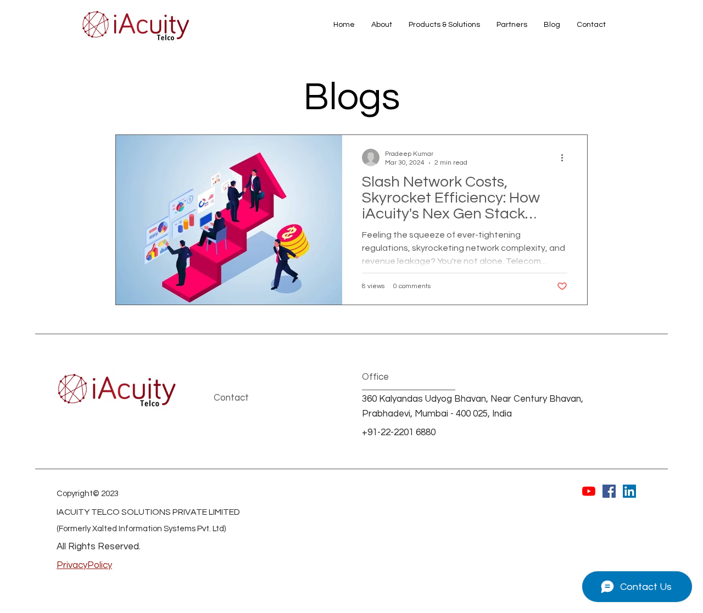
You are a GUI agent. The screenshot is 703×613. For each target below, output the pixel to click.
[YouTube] (588, 491)
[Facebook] (609, 491)
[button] (444, 24)
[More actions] (565, 157)
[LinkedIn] (629, 491)
